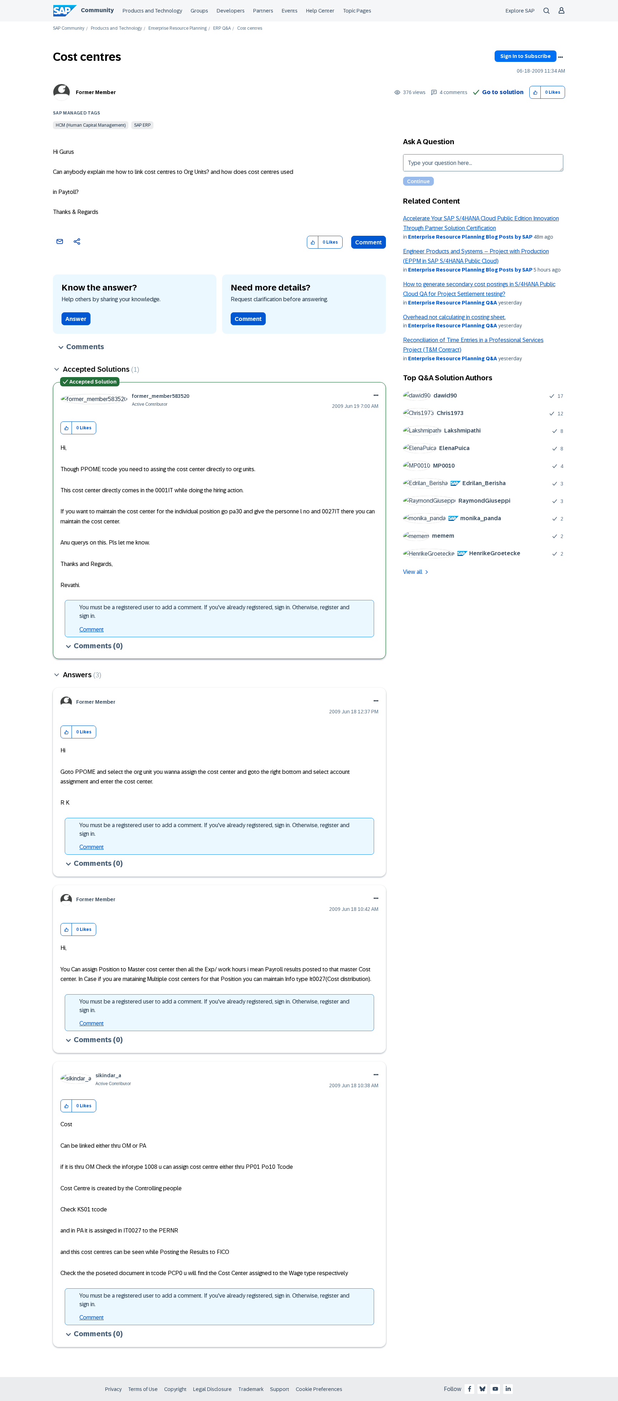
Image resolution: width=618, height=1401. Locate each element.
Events (290, 11)
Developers (231, 11)
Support (279, 1389)
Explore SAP (520, 11)
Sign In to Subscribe (525, 56)
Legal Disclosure (212, 1389)
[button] (535, 92)
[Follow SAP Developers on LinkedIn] (508, 1389)
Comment (368, 242)
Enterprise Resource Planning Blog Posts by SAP (470, 237)
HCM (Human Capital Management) (91, 125)
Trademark (251, 1389)
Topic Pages (357, 11)
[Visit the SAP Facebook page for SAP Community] (469, 1389)
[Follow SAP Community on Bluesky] (482, 1389)
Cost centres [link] (249, 28)
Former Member (96, 92)
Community (97, 10)
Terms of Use (143, 1389)
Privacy (113, 1389)
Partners (263, 11)
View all (412, 572)
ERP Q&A (222, 28)
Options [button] (560, 57)
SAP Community (68, 28)
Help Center (320, 11)
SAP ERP (142, 125)
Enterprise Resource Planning (177, 28)
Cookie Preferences (319, 1389)
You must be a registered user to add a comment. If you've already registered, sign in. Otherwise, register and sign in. (214, 611)
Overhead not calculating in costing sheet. (454, 317)
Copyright (175, 1389)
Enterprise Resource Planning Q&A (452, 303)
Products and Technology (152, 11)
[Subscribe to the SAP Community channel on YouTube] (495, 1389)
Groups (199, 11)
